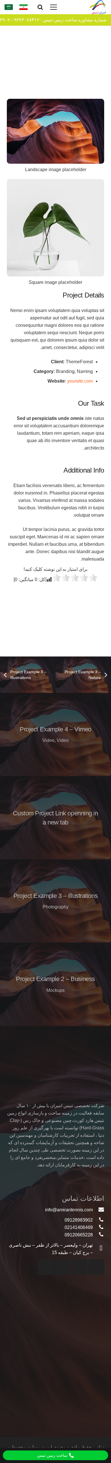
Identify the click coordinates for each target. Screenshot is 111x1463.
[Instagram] (96, 1267)
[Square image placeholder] (55, 235)
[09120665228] (98, 1235)
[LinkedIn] (46, 1267)
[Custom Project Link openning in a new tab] (55, 817)
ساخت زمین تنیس (53, 1455)
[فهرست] (54, 7)
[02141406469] (98, 1227)
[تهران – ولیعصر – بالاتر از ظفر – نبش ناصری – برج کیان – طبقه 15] (98, 1249)
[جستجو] (40, 7)
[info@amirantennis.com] (98, 1210)
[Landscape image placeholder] (55, 138)
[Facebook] (62, 1267)
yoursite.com (80, 381)
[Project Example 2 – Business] (55, 984)
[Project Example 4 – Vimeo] (55, 734)
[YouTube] (79, 1267)
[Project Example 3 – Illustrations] (55, 901)
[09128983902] (98, 1220)
